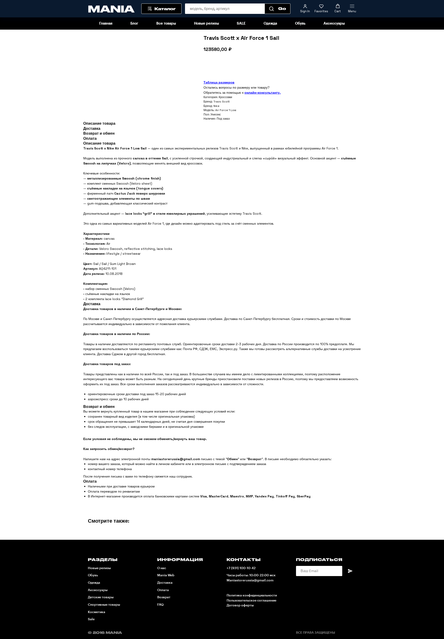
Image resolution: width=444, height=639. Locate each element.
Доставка (165, 582)
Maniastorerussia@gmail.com (250, 580)
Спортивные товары (104, 604)
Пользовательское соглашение (251, 600)
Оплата (163, 590)
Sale (91, 619)
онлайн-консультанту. (262, 92)
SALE (241, 23)
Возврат (163, 597)
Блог (134, 23)
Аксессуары (334, 23)
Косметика (96, 612)
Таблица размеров (219, 82)
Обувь (300, 23)
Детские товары (101, 597)
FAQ (160, 604)
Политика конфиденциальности (252, 595)
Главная (105, 23)
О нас (161, 568)
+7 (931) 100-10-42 (241, 568)
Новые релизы (206, 23)
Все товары (166, 23)
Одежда (270, 23)
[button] (305, 8)
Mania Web (165, 575)
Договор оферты (240, 605)
